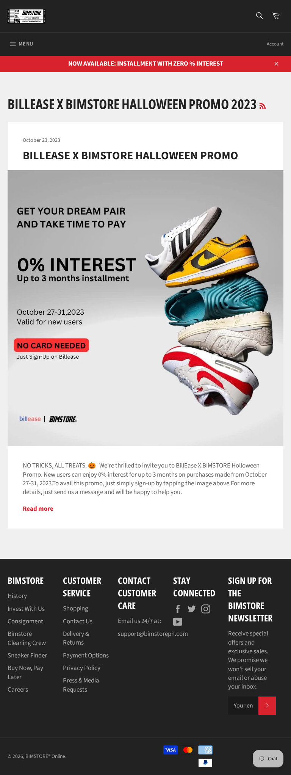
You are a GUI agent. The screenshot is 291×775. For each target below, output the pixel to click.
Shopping (75, 608)
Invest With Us (26, 608)
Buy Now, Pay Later (25, 672)
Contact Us (77, 621)
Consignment (25, 621)
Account (275, 44)
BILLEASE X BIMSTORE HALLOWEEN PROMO (130, 155)
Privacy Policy (81, 668)
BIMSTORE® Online (45, 756)
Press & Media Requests (81, 685)
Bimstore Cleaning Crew (27, 638)
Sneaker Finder (27, 655)
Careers (18, 689)
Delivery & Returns (76, 638)
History (17, 596)
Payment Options (86, 655)
